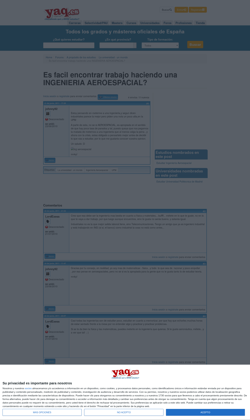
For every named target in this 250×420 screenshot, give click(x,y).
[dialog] (125, 392)
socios (28, 388)
